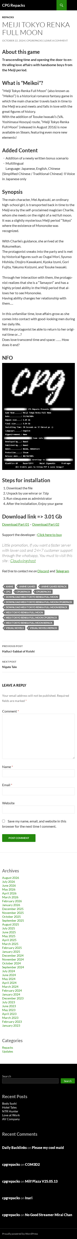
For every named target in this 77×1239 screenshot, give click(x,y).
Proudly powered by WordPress (20, 1233)
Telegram (62, 571)
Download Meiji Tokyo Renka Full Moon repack (36, 607)
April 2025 (9, 940)
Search (6, 1076)
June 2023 (9, 1006)
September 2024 (13, 967)
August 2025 (10, 924)
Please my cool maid (48, 1147)
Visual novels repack (43, 628)
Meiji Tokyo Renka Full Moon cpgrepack (31, 617)
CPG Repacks (13, 5)
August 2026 (10, 878)
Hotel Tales (9, 1107)
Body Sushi (9, 1103)
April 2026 (9, 893)
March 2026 (10, 897)
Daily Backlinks (14, 1147)
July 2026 (8, 881)
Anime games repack (54, 586)
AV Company (11, 1119)
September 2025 (13, 920)
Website (8, 803)
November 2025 (13, 913)
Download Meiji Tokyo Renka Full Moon (32, 596)
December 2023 (13, 998)
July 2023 (8, 1002)
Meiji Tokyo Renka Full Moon (24, 612)
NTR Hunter (10, 1111)
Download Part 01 (15, 524)
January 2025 (11, 951)
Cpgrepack (23, 591)
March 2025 (10, 944)
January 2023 (11, 1025)
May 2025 (8, 936)
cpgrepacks (35, 40)
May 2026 (8, 889)
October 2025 (11, 916)
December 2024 (13, 955)
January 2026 (11, 905)
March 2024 (10, 986)
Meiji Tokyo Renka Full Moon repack (29, 622)
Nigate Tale (9, 664)
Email (7, 785)
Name (7, 767)
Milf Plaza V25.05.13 (41, 1181)
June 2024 (9, 975)
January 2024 (11, 994)
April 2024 (9, 983)
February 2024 (12, 990)
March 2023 (10, 1018)
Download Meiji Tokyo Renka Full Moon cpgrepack (39, 602)
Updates (7, 1051)
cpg (8, 591)
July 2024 (8, 971)
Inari (29, 1198)
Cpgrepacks (43, 591)
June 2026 (9, 885)
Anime (9, 586)
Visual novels (15, 628)
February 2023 (12, 1021)
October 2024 (11, 963)
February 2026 (12, 901)
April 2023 (9, 1014)
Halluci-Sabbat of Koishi (18, 648)
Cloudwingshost (23, 560)
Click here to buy (49, 535)
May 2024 (8, 979)
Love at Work (11, 1115)
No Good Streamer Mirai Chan (48, 1215)
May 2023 (8, 1010)
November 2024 (13, 959)
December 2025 (13, 909)
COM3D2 (32, 1164)
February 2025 (12, 948)
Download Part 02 (45, 524)
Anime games (27, 586)
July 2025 (8, 928)
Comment (10, 711)
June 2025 (9, 932)
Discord (43, 571)
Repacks (8, 17)
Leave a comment (56, 40)
